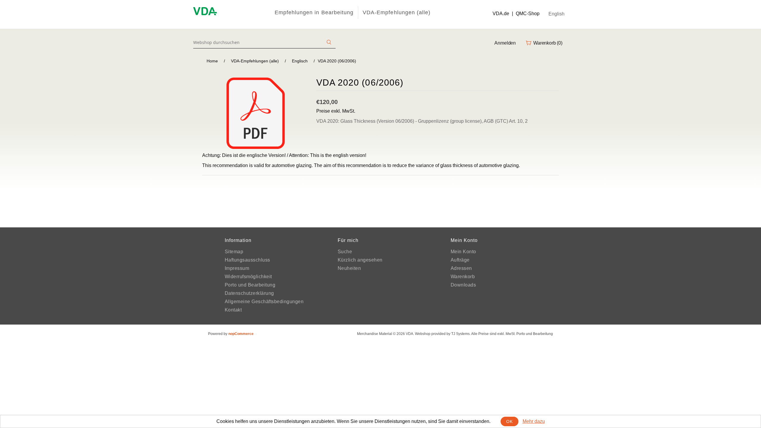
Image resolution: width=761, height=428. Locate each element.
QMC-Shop (528, 13)
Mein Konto (463, 251)
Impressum (237, 268)
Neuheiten (349, 268)
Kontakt (233, 309)
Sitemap (234, 251)
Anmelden (505, 42)
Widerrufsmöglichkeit (248, 276)
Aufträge (460, 259)
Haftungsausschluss (247, 259)
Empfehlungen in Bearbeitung (314, 12)
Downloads (463, 284)
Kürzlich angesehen (360, 259)
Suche (345, 251)
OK (509, 421)
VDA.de (501, 13)
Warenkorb (463, 276)
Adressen (461, 268)
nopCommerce (241, 334)
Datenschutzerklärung (249, 293)
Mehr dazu (534, 421)
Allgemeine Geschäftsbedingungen (264, 301)
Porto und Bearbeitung (250, 284)
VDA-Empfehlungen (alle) (396, 12)
